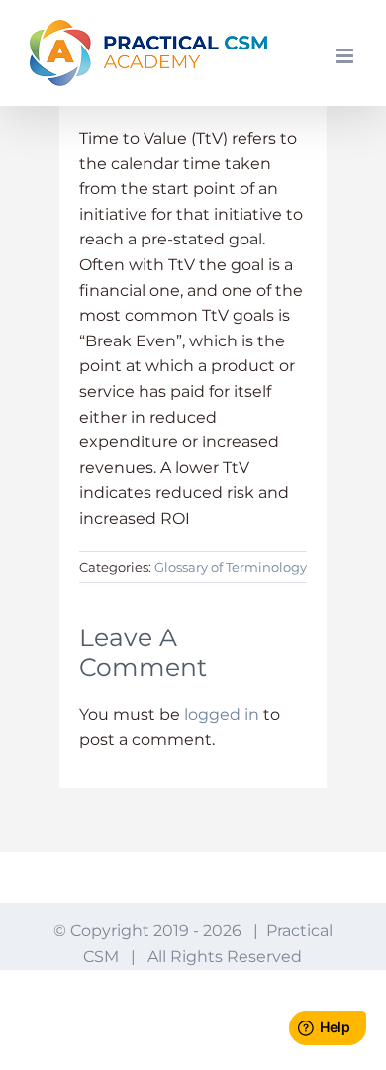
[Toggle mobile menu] (346, 56)
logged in (221, 714)
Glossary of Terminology (230, 567)
